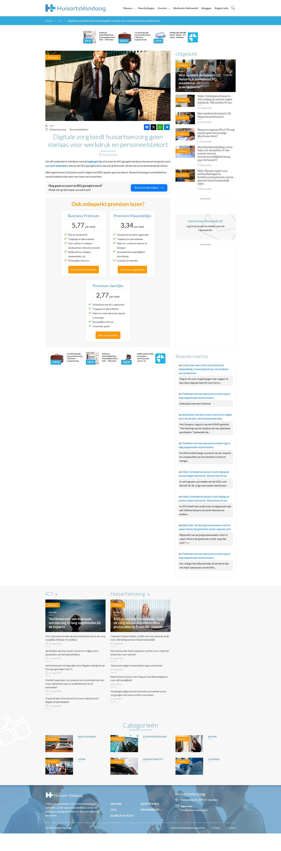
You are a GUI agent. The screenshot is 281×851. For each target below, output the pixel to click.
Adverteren (149, 803)
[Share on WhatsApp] (160, 127)
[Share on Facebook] (147, 127)
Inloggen (206, 8)
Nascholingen (146, 8)
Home (48, 20)
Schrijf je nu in (121, 815)
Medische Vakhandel (185, 8)
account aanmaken (56, 165)
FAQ (113, 809)
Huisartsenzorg (58, 129)
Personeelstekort (78, 129)
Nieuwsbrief (150, 809)
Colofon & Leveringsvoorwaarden (187, 827)
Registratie (221, 8)
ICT (60, 20)
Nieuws (127, 8)
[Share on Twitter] (153, 127)
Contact (231, 827)
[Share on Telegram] (167, 127)
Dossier (162, 8)
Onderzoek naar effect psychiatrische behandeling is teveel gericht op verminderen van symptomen (203, 369)
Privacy (216, 827)
